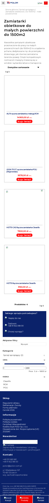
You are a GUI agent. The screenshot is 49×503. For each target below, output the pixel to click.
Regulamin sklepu (11, 403)
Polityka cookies (10, 422)
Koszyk (8, 500)
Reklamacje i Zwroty (12, 405)
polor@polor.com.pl (12, 466)
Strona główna (11, 10)
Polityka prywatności (12, 420)
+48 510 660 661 (10, 459)
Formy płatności (10, 408)
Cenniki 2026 (8, 410)
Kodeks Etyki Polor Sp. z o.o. (15, 427)
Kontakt (41, 500)
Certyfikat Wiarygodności (14, 424)
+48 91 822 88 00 (10, 462)
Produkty (24, 500)
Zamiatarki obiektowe (14, 12)
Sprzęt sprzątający (27, 10)
